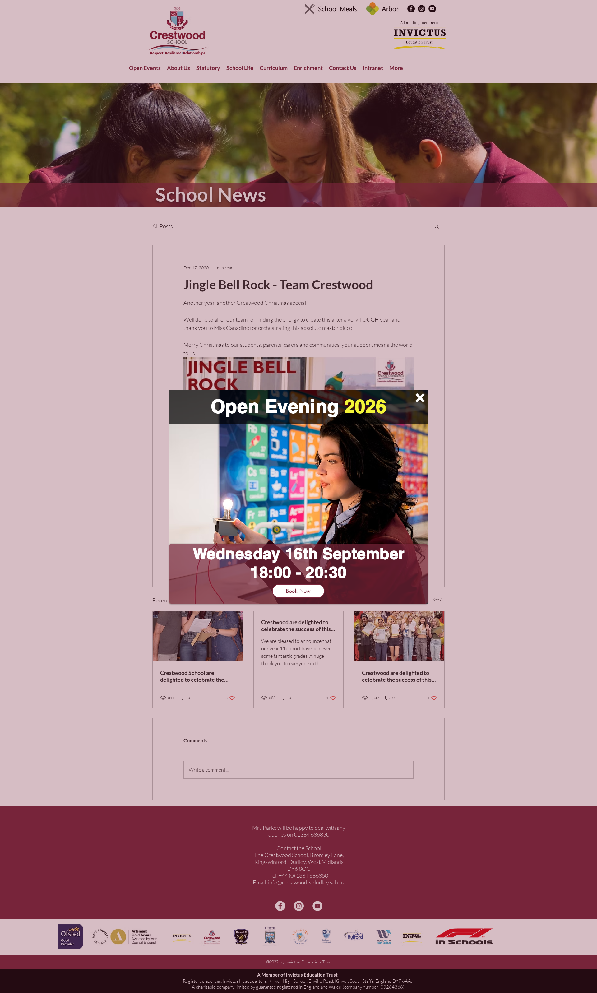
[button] (420, 397)
